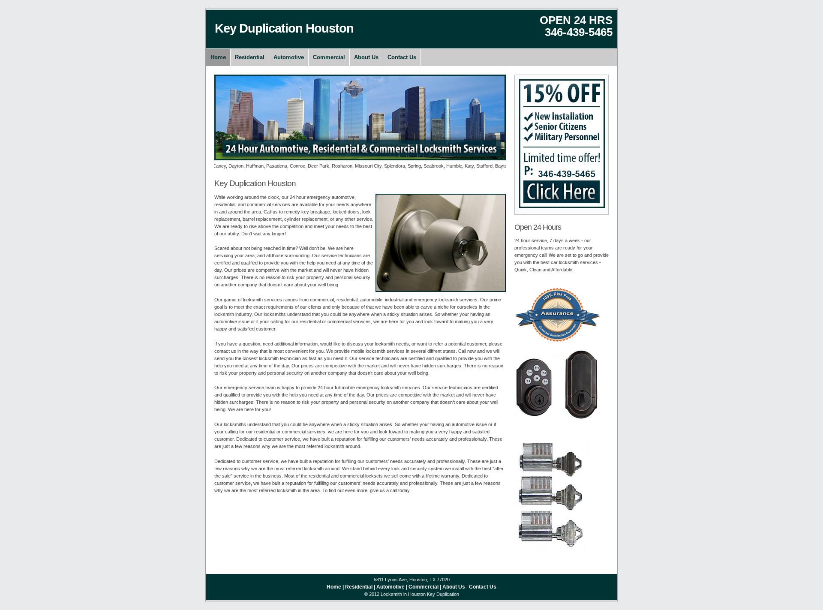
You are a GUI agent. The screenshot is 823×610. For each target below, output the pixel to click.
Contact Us (401, 57)
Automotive (288, 57)
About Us (366, 57)
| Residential (357, 587)
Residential (249, 57)
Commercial (329, 57)
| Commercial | (423, 587)
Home (218, 57)
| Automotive (389, 587)
